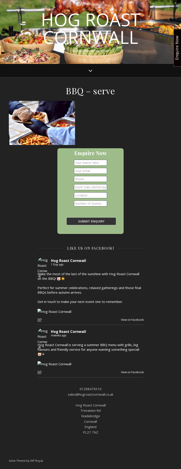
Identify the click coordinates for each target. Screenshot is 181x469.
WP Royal (36, 461)
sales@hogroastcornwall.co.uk (90, 394)
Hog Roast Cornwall (90, 28)
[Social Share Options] (40, 320)
